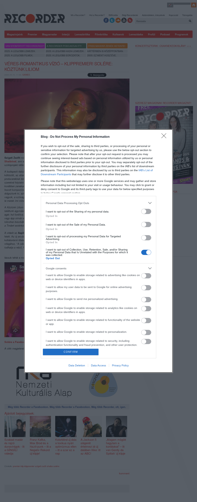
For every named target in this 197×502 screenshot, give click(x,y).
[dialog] (98, 251)
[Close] (165, 137)
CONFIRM (71, 351)
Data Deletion (76, 365)
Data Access (98, 365)
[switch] (146, 211)
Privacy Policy (120, 365)
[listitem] (98, 203)
